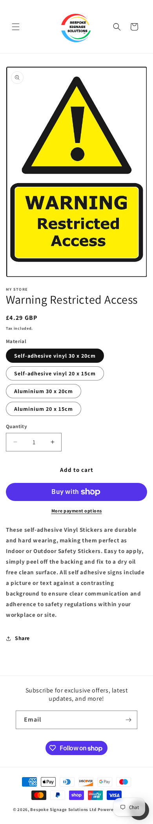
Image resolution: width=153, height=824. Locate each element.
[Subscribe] (128, 720)
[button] (15, 26)
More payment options (76, 511)
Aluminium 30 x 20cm (43, 391)
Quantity (16, 426)
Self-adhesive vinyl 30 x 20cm (55, 355)
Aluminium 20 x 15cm (43, 408)
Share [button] (22, 638)
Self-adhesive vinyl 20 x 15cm (55, 373)
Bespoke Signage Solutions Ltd (63, 809)
